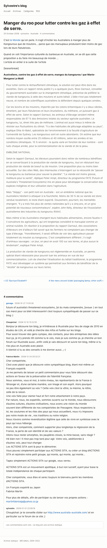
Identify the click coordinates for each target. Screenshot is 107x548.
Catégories (29, 11)
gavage (9, 303)
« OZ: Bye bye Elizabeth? (15, 280)
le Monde (15, 40)
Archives (17, 11)
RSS (38, 11)
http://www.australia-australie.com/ (67, 512)
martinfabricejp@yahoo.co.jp (22, 501)
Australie (34, 33)
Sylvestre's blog (15, 6)
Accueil (7, 11)
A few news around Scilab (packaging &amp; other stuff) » (76, 280)
